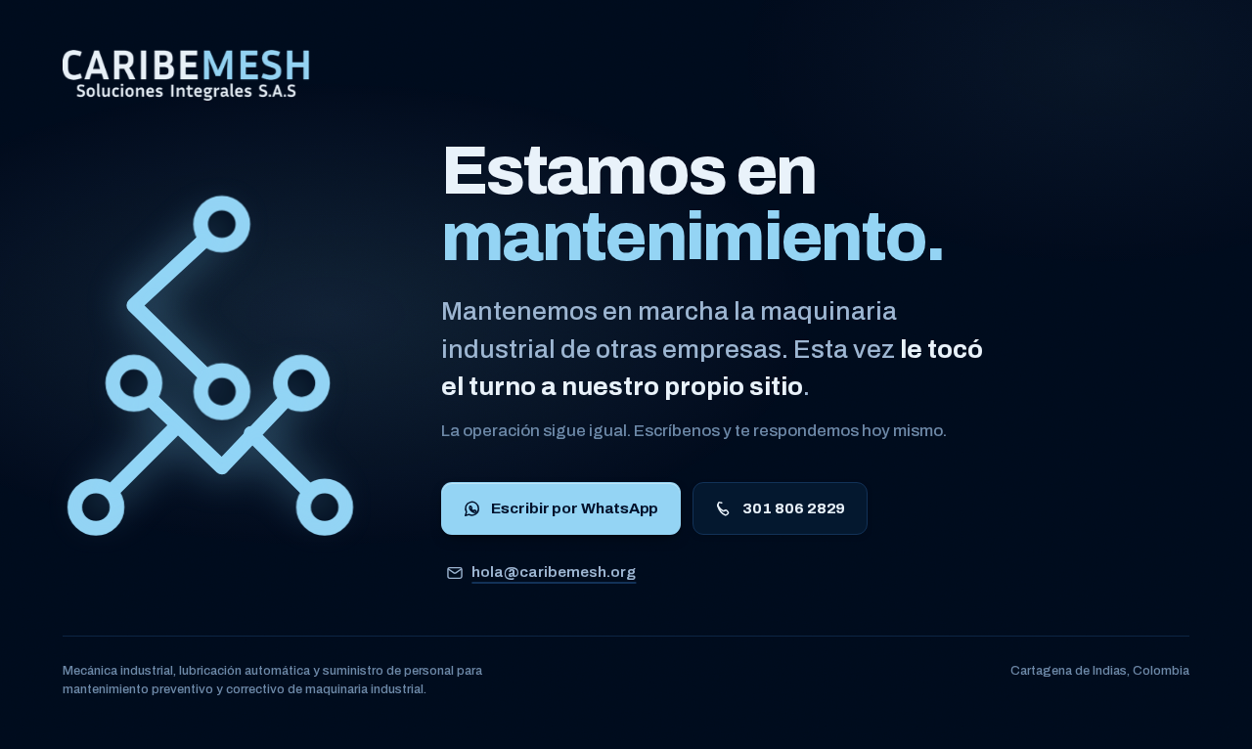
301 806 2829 (793, 508)
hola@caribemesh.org (553, 571)
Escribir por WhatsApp (574, 508)
